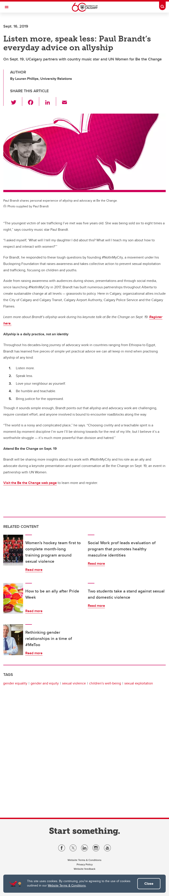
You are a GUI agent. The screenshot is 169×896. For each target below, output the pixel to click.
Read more (33, 569)
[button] (16, 101)
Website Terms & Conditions (67, 885)
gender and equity (45, 683)
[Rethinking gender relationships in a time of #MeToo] (13, 639)
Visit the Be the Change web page (30, 482)
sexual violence (74, 683)
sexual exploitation (138, 683)
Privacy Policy (85, 864)
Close (148, 883)
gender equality (15, 683)
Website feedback (84, 869)
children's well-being (105, 683)
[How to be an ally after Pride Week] (13, 598)
